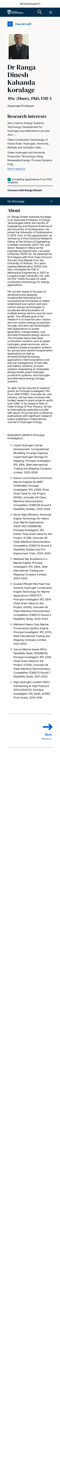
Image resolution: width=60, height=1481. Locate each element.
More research (16, 168)
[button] (30, 201)
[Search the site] (40, 12)
